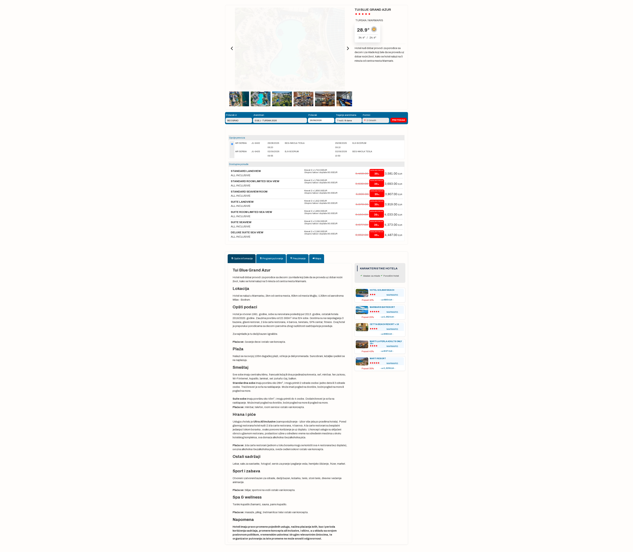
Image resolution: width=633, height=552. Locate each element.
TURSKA (360, 20)
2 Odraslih (371, 120)
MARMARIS (375, 20)
